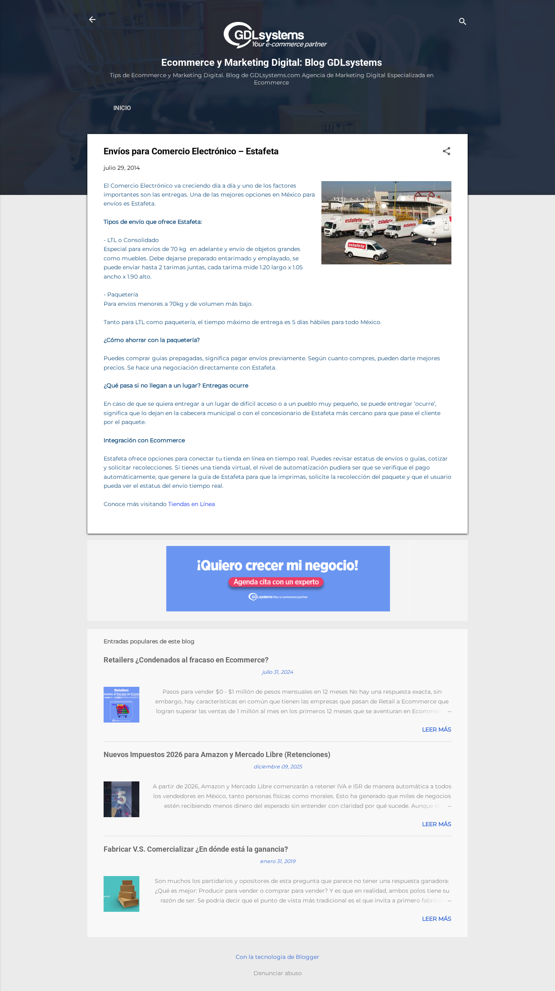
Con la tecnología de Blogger (277, 957)
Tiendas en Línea (191, 504)
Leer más (436, 729)
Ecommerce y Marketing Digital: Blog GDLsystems (271, 62)
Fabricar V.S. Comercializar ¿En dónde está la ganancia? (196, 849)
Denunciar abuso (278, 973)
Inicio (122, 108)
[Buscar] (463, 22)
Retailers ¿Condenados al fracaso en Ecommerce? (186, 660)
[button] (446, 151)
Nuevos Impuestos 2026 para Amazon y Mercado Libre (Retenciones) (217, 754)
